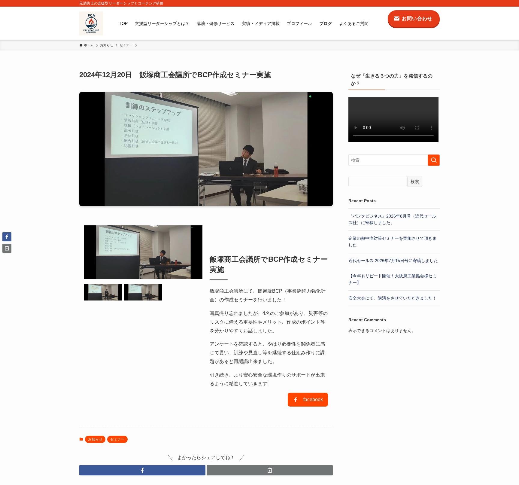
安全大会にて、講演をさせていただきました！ (392, 298)
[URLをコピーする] (270, 470)
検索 (415, 181)
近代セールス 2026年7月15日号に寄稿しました (393, 260)
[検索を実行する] (434, 160)
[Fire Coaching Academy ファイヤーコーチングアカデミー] (91, 23)
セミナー (117, 439)
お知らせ (95, 439)
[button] (142, 470)
